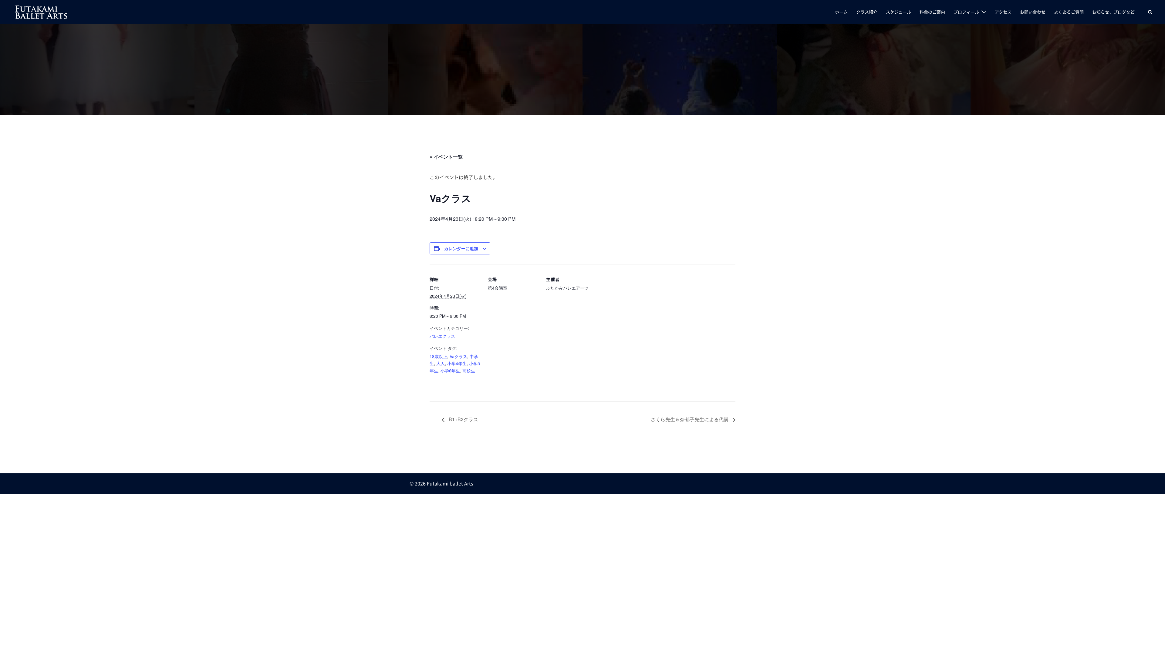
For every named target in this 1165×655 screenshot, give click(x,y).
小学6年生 (450, 371)
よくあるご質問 (1069, 12)
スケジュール (898, 12)
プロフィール (966, 12)
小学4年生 (457, 363)
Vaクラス (458, 356)
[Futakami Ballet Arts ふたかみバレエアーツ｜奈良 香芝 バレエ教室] (41, 11)
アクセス (1003, 12)
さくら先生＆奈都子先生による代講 (690, 419)
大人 (440, 363)
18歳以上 (438, 356)
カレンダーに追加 (461, 248)
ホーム (841, 12)
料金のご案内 (932, 12)
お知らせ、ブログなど (1113, 12)
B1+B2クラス (462, 419)
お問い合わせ (1032, 12)
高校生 (468, 371)
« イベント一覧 (446, 156)
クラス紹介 (866, 12)
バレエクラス (442, 336)
